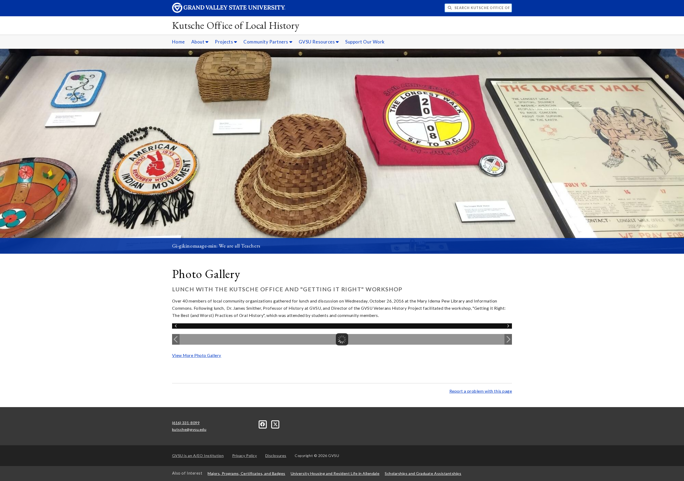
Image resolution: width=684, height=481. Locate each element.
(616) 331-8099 (186, 422)
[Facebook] (263, 424)
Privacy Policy (244, 455)
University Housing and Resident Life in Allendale (335, 473)
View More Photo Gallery (196, 355)
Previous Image (176, 339)
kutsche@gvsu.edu (189, 429)
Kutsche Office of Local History (236, 25)
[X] (275, 424)
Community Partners (266, 42)
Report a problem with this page (480, 391)
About (198, 42)
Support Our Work (365, 42)
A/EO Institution (198, 455)
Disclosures (275, 455)
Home (178, 42)
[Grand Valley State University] (228, 11)
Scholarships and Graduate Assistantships (423, 473)
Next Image (508, 339)
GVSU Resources (317, 42)
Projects (224, 42)
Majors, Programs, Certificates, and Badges (246, 473)
